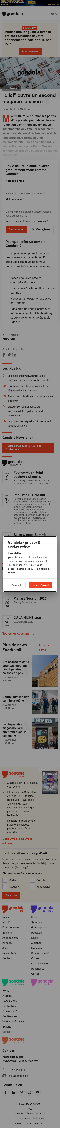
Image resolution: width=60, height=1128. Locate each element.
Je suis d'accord (41, 585)
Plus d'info (16, 585)
